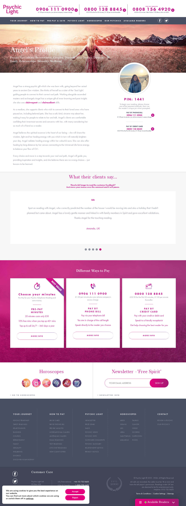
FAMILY (16, 444)
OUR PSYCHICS (113, 21)
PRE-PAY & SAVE (56, 21)
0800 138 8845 (103, 9)
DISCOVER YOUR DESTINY (23, 459)
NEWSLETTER (90, 420)
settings (29, 498)
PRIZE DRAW (90, 424)
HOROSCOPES (94, 21)
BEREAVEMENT (19, 440)
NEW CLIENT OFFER (58, 452)
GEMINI (123, 424)
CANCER (135, 424)
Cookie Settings (159, 493)
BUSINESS (17, 432)
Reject (75, 497)
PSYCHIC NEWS (91, 432)
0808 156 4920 (152, 9)
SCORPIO (136, 432)
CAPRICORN (137, 436)
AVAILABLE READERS (135, 21)
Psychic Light (12, 10)
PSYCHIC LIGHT (76, 21)
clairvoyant (31, 102)
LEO (121, 428)
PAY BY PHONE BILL (57, 424)
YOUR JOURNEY (19, 21)
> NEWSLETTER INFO (108, 395)
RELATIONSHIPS (19, 428)
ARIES (122, 420)
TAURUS (135, 420)
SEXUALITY (17, 448)
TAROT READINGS (20, 424)
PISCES (135, 440)
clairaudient (48, 102)
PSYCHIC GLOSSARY (93, 444)
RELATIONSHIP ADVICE (94, 448)
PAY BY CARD (55, 420)
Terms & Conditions (143, 493)
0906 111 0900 (55, 9)
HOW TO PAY (37, 21)
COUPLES (16, 436)
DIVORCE (17, 456)
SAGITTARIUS (125, 436)
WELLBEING (17, 452)
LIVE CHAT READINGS (58, 448)
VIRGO (135, 428)
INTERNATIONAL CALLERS (60, 432)
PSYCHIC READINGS (21, 420)
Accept (75, 491)
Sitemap (170, 493)
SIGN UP (159, 383)
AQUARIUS (124, 440)
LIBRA (122, 432)
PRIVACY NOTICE (92, 452)
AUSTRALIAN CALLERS (58, 436)
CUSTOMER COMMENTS (95, 440)
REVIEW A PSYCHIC (165, 420)
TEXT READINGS (56, 444)
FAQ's (87, 428)
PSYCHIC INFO (91, 436)
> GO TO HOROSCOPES (22, 395)
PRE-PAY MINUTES (57, 428)
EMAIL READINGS (56, 440)
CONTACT (162, 414)
